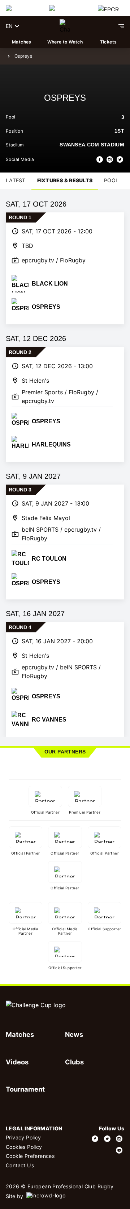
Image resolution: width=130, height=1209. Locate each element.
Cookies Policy (24, 1147)
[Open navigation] (121, 26)
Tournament (25, 1089)
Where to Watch (65, 42)
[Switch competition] (21, 8)
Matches (21, 42)
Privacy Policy (23, 1137)
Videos (17, 1062)
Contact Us (20, 1165)
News (74, 1034)
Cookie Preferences (30, 1156)
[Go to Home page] (65, 26)
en (9, 26)
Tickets (108, 42)
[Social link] (95, 1138)
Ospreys (23, 56)
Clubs (74, 1062)
